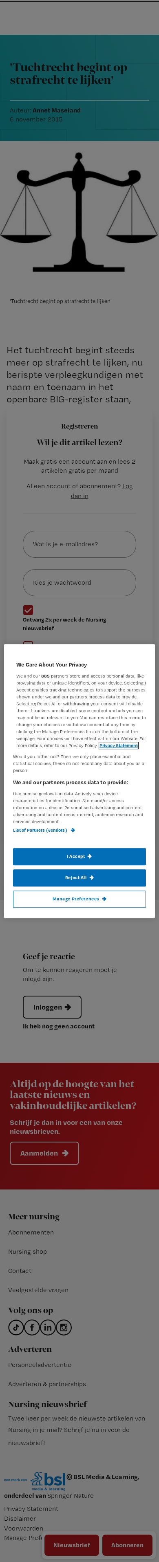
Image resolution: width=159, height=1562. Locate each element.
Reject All (76, 877)
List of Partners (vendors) (40, 830)
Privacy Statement (118, 745)
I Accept (76, 856)
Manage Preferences (76, 899)
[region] (79, 781)
